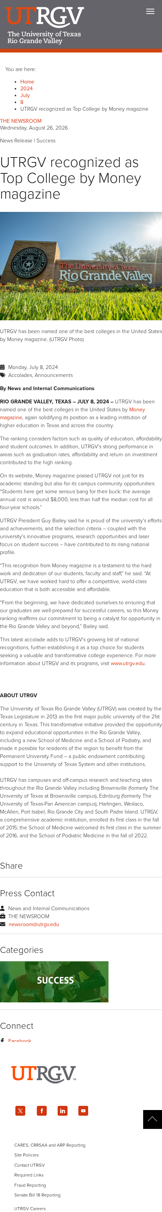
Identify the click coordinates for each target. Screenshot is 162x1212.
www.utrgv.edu (128, 663)
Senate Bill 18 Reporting (37, 1195)
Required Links (29, 1175)
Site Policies (26, 1155)
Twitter (20, 1110)
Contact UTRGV (29, 1165)
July (25, 95)
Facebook (19, 1041)
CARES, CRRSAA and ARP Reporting (50, 1145)
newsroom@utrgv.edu (34, 924)
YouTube (83, 1110)
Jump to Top (152, 1119)
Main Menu (150, 11)
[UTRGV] (81, 1090)
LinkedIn (62, 1110)
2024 (26, 88)
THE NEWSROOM (20, 121)
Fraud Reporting (30, 1185)
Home (27, 82)
